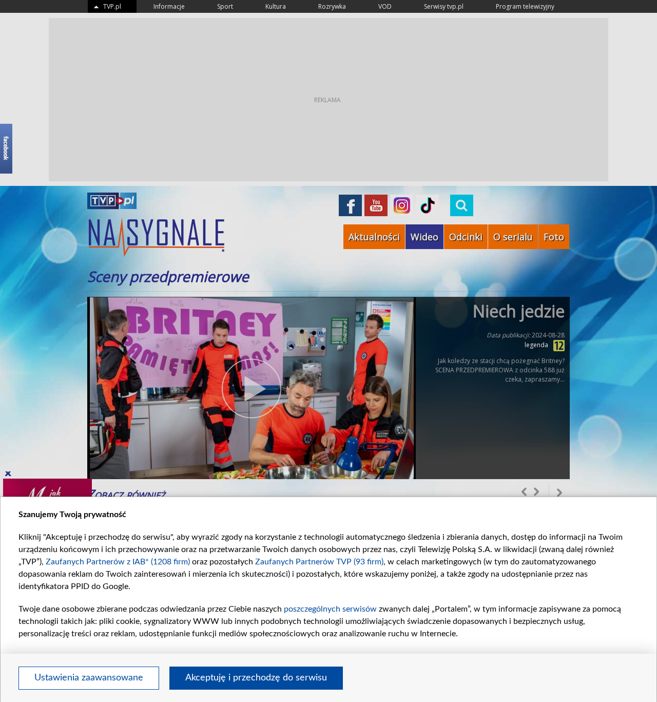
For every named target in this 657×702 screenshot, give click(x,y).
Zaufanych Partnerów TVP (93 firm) (319, 562)
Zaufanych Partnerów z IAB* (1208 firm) (118, 562)
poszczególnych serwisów (330, 609)
